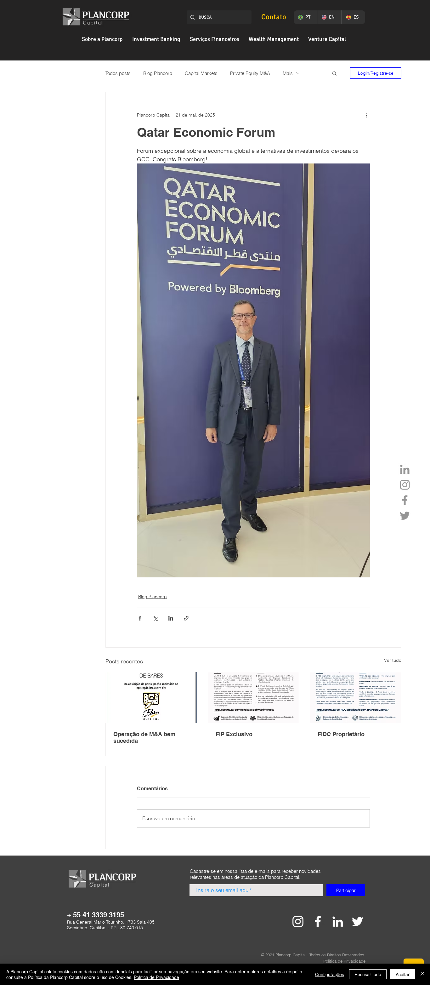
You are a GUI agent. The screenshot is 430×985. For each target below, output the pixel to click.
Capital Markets (201, 73)
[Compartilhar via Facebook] (140, 618)
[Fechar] (422, 974)
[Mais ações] (366, 115)
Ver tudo (392, 660)
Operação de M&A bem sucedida (144, 737)
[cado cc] (298, 921)
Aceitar (403, 974)
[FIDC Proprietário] (355, 697)
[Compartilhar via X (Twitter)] (155, 618)
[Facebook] (404, 500)
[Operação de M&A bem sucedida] (151, 697)
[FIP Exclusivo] (253, 697)
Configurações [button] (329, 974)
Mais (288, 73)
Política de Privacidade (156, 977)
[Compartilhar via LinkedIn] (171, 618)
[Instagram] (404, 484)
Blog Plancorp (157, 73)
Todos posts (118, 73)
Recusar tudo (367, 974)
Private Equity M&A (250, 73)
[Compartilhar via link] (186, 618)
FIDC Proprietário (341, 734)
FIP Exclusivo (234, 734)
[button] (102, 39)
